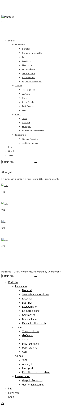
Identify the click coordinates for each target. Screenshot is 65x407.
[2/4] (4, 203)
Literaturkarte (28, 65)
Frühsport (26, 126)
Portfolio (11, 41)
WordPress (54, 271)
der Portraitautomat (30, 143)
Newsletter (13, 151)
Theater (18, 85)
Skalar (25, 98)
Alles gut (26, 122)
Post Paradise (28, 106)
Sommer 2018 (28, 73)
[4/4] (4, 240)
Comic (18, 114)
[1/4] (4, 185)
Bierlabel (26, 49)
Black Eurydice (28, 102)
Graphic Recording (30, 139)
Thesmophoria (28, 90)
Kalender (26, 57)
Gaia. (24, 110)
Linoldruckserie (28, 69)
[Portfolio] (7, 16)
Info (10, 147)
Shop (10, 155)
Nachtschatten (28, 77)
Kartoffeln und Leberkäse (33, 131)
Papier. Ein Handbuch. (32, 82)
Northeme (26, 271)
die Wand (26, 94)
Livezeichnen (21, 135)
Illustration (20, 45)
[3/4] (4, 221)
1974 (24, 118)
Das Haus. (27, 61)
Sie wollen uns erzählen (32, 53)
